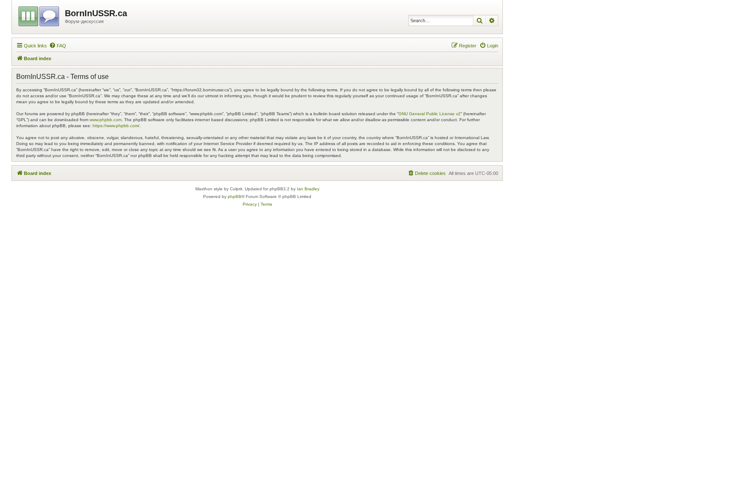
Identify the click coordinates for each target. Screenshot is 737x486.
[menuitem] (57, 46)
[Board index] (39, 15)
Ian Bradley (308, 188)
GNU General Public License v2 (429, 113)
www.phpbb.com (106, 119)
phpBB (234, 196)
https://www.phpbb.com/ (116, 125)
